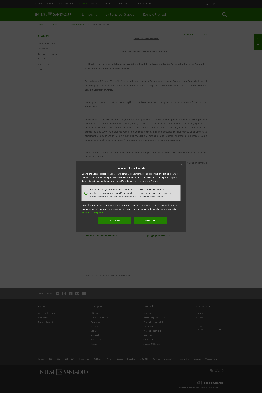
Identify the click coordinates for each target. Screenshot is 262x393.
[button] (182, 165)
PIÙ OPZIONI (115, 221)
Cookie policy (97, 212)
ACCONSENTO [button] (150, 221)
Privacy (85, 212)
